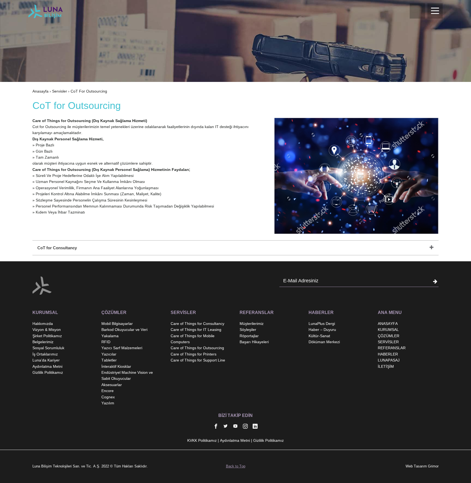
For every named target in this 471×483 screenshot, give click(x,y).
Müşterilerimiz (252, 323)
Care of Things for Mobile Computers (193, 339)
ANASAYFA (388, 323)
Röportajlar (249, 336)
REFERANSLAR (392, 348)
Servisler (59, 91)
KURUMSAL (388, 329)
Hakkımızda (42, 323)
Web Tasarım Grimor (422, 466)
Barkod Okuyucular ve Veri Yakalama (124, 332)
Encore (107, 391)
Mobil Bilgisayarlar (117, 323)
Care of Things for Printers (193, 354)
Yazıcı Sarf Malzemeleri (121, 348)
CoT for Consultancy (57, 247)
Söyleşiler (248, 329)
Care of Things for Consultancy (197, 323)
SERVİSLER (388, 342)
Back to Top (235, 466)
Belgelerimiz (42, 342)
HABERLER (388, 354)
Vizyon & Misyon (46, 329)
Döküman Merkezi (324, 342)
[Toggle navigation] (435, 11)
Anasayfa (40, 91)
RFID (105, 342)
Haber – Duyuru (322, 329)
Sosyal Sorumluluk (48, 348)
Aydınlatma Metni (47, 366)
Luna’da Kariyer (46, 360)
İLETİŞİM (386, 366)
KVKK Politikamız (202, 440)
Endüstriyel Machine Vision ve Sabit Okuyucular (127, 375)
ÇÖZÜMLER (388, 336)
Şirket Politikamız (47, 336)
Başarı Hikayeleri (254, 342)
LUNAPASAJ (389, 360)
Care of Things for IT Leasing (196, 329)
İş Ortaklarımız (45, 354)
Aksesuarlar (111, 385)
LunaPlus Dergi (322, 323)
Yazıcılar (108, 354)
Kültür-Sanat (319, 336)
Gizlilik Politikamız (47, 372)
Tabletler (109, 360)
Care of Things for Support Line (198, 360)
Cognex (108, 397)
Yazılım (107, 403)
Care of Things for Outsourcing (197, 348)
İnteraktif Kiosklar (116, 366)
